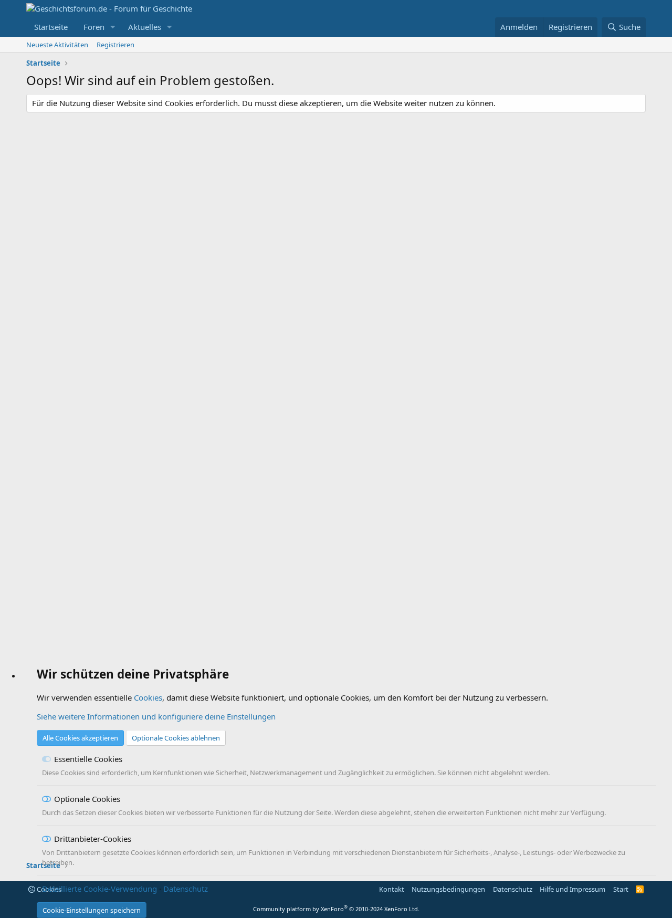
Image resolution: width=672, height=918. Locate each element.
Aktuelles (144, 27)
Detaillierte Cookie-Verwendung (99, 888)
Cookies (148, 697)
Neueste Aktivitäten (57, 44)
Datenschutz (185, 888)
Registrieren (115, 44)
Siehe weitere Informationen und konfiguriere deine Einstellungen (156, 716)
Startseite (51, 27)
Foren (93, 27)
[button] (113, 27)
